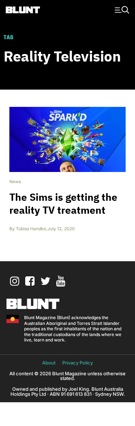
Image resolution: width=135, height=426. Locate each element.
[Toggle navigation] (121, 9)
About (48, 363)
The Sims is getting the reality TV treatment (63, 203)
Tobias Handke (31, 228)
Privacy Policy (77, 363)
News (15, 181)
